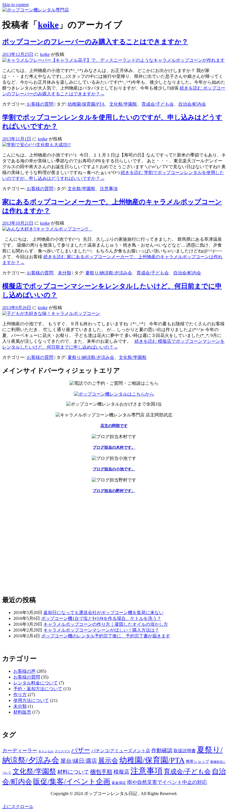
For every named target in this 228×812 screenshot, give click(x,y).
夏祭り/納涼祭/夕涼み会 (108, 272)
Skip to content (15, 4)
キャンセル (46, 751)
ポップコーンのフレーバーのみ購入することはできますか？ (95, 41)
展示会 (108, 760)
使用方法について (31, 700)
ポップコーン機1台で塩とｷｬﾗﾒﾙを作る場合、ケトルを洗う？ (101, 618)
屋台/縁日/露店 (78, 761)
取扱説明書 (185, 750)
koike (48, 25)
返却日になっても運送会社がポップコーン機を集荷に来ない (103, 612)
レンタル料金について (35, 683)
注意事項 (109, 188)
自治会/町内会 (192, 104)
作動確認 (161, 750)
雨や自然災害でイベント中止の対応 (167, 782)
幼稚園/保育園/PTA (86, 104)
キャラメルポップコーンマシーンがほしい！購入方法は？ (101, 630)
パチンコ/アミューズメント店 (120, 750)
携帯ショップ (197, 761)
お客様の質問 (40, 104)
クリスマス (62, 751)
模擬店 (121, 772)
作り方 (20, 694)
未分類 (64, 272)
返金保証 (118, 783)
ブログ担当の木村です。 (114, 447)
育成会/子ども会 (158, 104)
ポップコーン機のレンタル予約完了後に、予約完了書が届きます (105, 636)
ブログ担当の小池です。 (114, 469)
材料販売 (22, 712)
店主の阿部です (114, 426)
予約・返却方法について (37, 688)
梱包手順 (101, 772)
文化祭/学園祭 (123, 104)
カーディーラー (19, 750)
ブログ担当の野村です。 (114, 491)
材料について (73, 772)
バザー (80, 750)
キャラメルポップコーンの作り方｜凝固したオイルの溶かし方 (105, 624)
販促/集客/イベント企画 (71, 782)
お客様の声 (24, 671)
